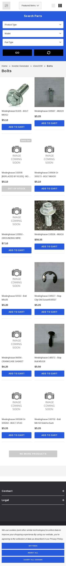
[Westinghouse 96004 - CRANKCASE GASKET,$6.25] (16, 339)
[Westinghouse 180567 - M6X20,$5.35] (49, 92)
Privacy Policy (56, 539)
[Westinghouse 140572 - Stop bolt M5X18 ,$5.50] (49, 339)
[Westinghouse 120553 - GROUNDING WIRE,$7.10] (16, 215)
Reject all (33, 553)
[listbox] (30, 5)
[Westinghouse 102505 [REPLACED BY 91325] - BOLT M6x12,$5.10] (16, 154)
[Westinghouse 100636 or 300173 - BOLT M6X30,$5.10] (49, 154)
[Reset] (48, 52)
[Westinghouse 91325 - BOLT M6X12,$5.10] (16, 92)
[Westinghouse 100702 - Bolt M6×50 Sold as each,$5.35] (49, 400)
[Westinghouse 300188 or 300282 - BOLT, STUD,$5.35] (16, 400)
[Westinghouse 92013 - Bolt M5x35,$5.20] (16, 277)
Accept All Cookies (33, 560)
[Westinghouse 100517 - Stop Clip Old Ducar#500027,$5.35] (49, 277)
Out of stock (16, 188)
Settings (33, 546)
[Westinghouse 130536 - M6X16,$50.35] (49, 215)
